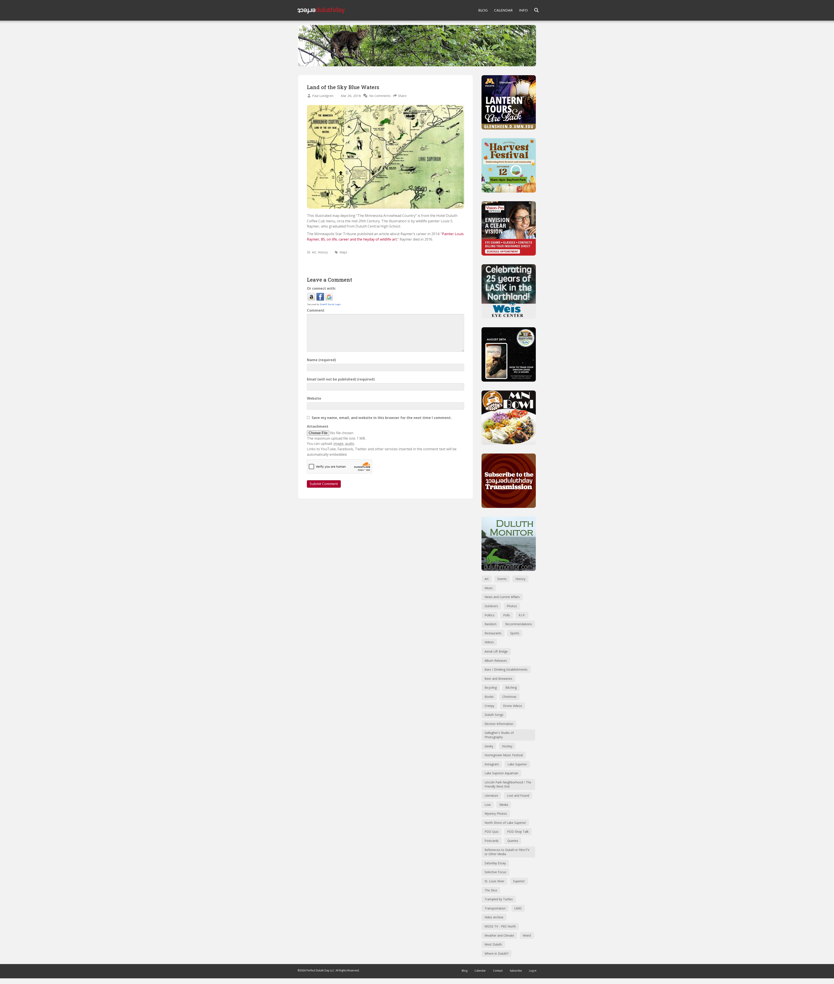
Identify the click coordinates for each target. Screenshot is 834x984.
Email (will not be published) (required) (341, 379)
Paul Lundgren (322, 96)
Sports (514, 633)
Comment (315, 310)
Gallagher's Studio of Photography (499, 735)
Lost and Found (518, 795)
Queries (512, 841)
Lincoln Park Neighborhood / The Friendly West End (508, 784)
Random (490, 624)
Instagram (492, 764)
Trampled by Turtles (499, 899)
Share (402, 96)
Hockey (507, 746)
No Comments (380, 96)
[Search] (533, 10)
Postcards (492, 841)
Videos (489, 642)
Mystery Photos (496, 813)
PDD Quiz (491, 831)
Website (314, 398)
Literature (491, 795)
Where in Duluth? (496, 953)
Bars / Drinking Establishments (506, 669)
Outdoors (491, 606)
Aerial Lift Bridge (496, 651)
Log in (532, 970)
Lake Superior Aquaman (501, 773)
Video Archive (494, 917)
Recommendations (518, 624)
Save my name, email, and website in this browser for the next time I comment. (382, 417)
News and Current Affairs (502, 597)
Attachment (317, 426)
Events (502, 579)
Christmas (509, 697)
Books (489, 697)
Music (489, 588)
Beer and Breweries (498, 678)
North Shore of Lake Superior (505, 823)
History (323, 252)
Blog (464, 970)
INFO (523, 10)
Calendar (480, 970)
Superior (519, 881)
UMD (518, 908)
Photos (512, 606)
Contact (498, 970)
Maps (343, 252)
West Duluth (493, 944)
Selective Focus (495, 872)
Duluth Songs (494, 715)
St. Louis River (494, 881)
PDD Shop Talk (518, 831)
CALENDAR (503, 10)
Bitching (511, 687)
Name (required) (321, 359)
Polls (506, 615)
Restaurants (493, 633)
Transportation (495, 908)
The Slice (491, 890)
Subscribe (516, 970)
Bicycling (491, 687)
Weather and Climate (499, 935)
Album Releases (496, 660)
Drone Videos (512, 706)
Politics (490, 615)
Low (488, 805)
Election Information (499, 724)
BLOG (483, 10)
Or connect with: (321, 288)
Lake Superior (517, 764)
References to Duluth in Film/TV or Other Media (507, 852)
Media (503, 805)
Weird (527, 935)
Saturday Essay (495, 863)
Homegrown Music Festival (504, 755)
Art (314, 252)
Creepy (489, 706)
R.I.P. (522, 615)
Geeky (489, 746)
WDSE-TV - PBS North (500, 926)
